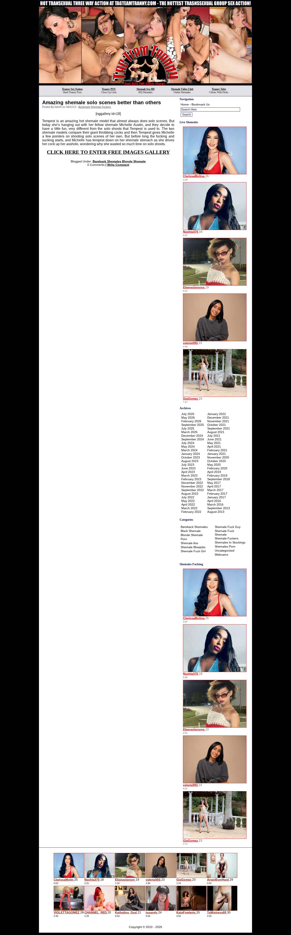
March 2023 (189, 475)
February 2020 (217, 468)
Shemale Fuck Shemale (224, 532)
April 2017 (214, 486)
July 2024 (187, 443)
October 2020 (216, 461)
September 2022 (192, 490)
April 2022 (188, 504)
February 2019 (217, 475)
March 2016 (215, 504)
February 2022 (191, 511)
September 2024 (192, 439)
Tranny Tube (219, 89)
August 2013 (215, 511)
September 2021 (218, 428)
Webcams (221, 554)
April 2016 (214, 501)
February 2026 (191, 421)
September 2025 (192, 424)
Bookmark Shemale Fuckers (94, 106)
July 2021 (213, 435)
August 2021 (215, 432)
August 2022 (189, 493)
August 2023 (189, 461)
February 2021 (217, 450)
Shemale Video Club (182, 89)
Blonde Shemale (134, 161)
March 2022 (189, 508)
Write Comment (118, 164)
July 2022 (187, 497)
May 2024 (188, 446)
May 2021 (214, 443)
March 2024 (189, 450)
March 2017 (215, 490)
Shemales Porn (225, 546)
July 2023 (187, 464)
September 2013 (218, 508)
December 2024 (192, 435)
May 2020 (214, 464)
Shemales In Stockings (230, 542)
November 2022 (192, 486)
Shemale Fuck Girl (193, 551)
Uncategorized (224, 550)
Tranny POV (109, 89)
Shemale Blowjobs (193, 547)
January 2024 (190, 453)
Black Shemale (191, 531)
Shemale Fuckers (226, 538)
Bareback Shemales (107, 161)
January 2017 (216, 497)
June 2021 (214, 439)
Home (185, 104)
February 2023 (191, 479)
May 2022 (188, 501)
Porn (184, 539)
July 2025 (187, 428)
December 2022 (192, 482)
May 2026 (188, 417)
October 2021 (216, 424)
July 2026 (187, 414)
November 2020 (218, 457)
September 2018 (218, 479)
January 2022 (216, 414)
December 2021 (218, 417)
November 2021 (218, 421)
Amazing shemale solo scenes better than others (101, 102)
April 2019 (214, 472)
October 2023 (190, 457)
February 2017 (217, 493)
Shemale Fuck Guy (228, 527)
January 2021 (216, 453)
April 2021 (214, 446)
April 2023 (188, 472)
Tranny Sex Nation (72, 89)
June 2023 (188, 468)
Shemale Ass (189, 543)
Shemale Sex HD (146, 89)
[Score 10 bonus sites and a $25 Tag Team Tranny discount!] (145, 84)
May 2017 (214, 482)
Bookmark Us (201, 104)
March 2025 (189, 432)
